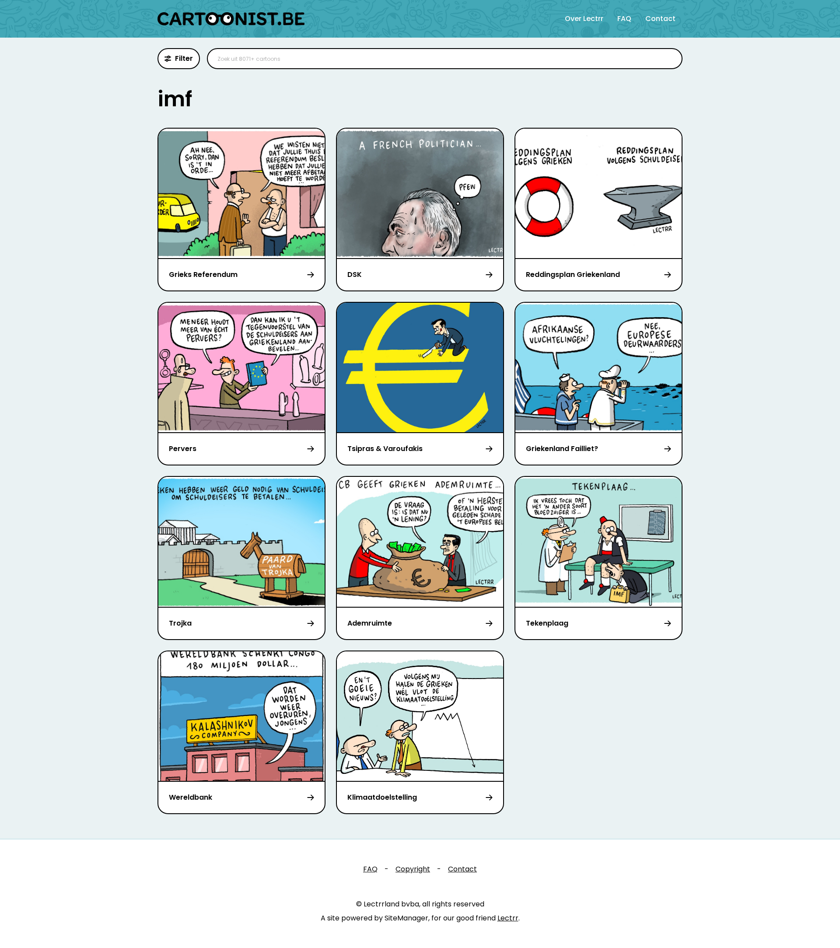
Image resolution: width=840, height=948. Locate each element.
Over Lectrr (584, 19)
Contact (660, 19)
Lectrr (507, 918)
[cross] (670, 58)
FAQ (624, 19)
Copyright (413, 869)
